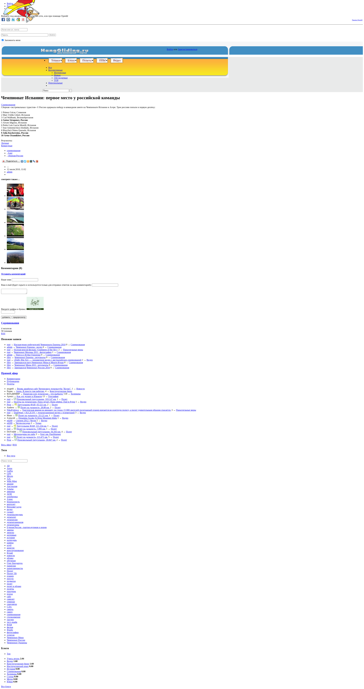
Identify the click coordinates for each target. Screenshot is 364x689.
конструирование (15, 550)
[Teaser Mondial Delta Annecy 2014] (15, 222)
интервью (11, 535)
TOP (56, 80)
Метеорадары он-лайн (24, 434)
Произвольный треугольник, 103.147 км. (36, 399)
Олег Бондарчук (15, 563)
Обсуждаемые (61, 78)
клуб (9, 545)
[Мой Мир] (31, 161)
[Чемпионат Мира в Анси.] (15, 236)
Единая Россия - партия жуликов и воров (27, 527)
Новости (80, 388)
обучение (11, 560)
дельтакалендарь (15, 514)
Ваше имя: (6, 279)
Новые (57, 75)
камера (10, 543)
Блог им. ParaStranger (50, 434)
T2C (9, 478)
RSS (3, 333)
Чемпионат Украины (17, 642)
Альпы (10, 489)
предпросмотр (19, 317)
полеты (10, 589)
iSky (9, 357)
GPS (9, 473)
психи (10, 594)
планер (10, 576)
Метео (10, 679)
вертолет (11, 504)
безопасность (13, 502)
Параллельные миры (73, 349)
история (11, 537)
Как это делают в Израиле (29, 396)
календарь (12, 540)
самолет (11, 599)
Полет (64, 399)
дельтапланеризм (15, 522)
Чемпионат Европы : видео (29, 347)
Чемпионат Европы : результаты (30, 357)
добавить (6, 317)
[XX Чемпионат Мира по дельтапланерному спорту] (15, 262)
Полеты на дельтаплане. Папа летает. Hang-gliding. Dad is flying (44, 402)
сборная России (15, 155)
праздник (11, 591)
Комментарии (13, 379)
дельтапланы (13, 525)
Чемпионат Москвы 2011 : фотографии (33, 352)
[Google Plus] (37, 161)
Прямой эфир (9, 373)
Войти (52, 35)
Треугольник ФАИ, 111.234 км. (32, 426)
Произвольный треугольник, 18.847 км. (36, 440)
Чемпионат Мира (15, 637)
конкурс (11, 548)
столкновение (13, 617)
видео (10, 509)
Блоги (71, 60)
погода (10, 578)
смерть (10, 609)
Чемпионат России (16, 640)
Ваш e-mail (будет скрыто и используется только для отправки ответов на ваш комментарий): (46, 285)
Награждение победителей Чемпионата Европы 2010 (40, 344)
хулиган (11, 635)
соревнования (13, 150)
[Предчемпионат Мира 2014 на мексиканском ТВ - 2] (15, 209)
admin (9, 172)
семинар (11, 601)
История (11, 669)
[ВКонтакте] (22, 161)
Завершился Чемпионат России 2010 (32, 367)
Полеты (87, 60)
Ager (10, 153)
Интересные (60, 72)
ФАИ (9, 625)
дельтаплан (12, 519)
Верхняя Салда (14, 507)
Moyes (10, 476)
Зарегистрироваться (187, 49)
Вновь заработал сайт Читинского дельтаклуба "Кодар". (44, 388)
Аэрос (10, 499)
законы (10, 530)
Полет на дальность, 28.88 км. (34, 407)
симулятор (12, 604)
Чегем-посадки (23, 423)
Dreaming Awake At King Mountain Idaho (37, 418)
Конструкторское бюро (61, 391)
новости (11, 555)
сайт (9, 596)
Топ (9, 654)
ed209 (9, 420)
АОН (9, 494)
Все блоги (6, 686)
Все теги (11, 456)
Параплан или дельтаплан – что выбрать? (43, 394)
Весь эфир (6, 445)
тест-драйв (12, 622)
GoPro (10, 471)
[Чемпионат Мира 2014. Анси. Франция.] (15, 249)
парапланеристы (15, 568)
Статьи (10, 676)
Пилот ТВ (12, 573)
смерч (10, 612)
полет (9, 584)
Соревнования (8, 104)
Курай (10, 553)
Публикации (13, 381)
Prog (9, 404)
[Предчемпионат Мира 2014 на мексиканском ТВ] (15, 195)
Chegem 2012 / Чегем (26, 420)
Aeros (9, 468)
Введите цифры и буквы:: (13, 309)
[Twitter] (25, 161)
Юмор (10, 681)
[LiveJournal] (34, 161)
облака (10, 558)
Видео (117, 60)
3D (8, 466)
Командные (6, 145)
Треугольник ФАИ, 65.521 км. (32, 404)
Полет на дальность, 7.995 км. (31, 429)
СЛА (9, 607)
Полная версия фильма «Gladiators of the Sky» (36, 349)
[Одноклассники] (28, 161)
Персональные (55, 83)
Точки (38, 423)
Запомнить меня (12, 40)
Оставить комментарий (13, 274)
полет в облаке (14, 586)
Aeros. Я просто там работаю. (30, 391)
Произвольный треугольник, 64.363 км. (41, 431)
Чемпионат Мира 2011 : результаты (31, 365)
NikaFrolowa (13, 410)
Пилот (10, 571)
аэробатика (12, 496)
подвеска (11, 581)
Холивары (76, 394)
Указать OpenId (357, 20)
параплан (11, 566)
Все (50, 67)
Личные (5, 143)
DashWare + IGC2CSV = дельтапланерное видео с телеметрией (44, 412)
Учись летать (13, 658)
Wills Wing (12, 481)
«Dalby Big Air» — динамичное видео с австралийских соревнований (47, 360)
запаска (10, 532)
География (53, 396)
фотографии (13, 632)
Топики (55, 60)
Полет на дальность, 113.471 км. (32, 437)
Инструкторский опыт (18, 666)
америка (11, 491)
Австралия (12, 486)
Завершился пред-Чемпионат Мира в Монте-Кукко (39, 362)
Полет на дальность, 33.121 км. (33, 415)
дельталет (11, 517)
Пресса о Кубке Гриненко (28, 355)
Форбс (10, 630)
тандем (10, 619)
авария (10, 484)
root (8, 344)
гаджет (10, 512)
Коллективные (55, 70)
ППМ (102, 60)
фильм (10, 627)
